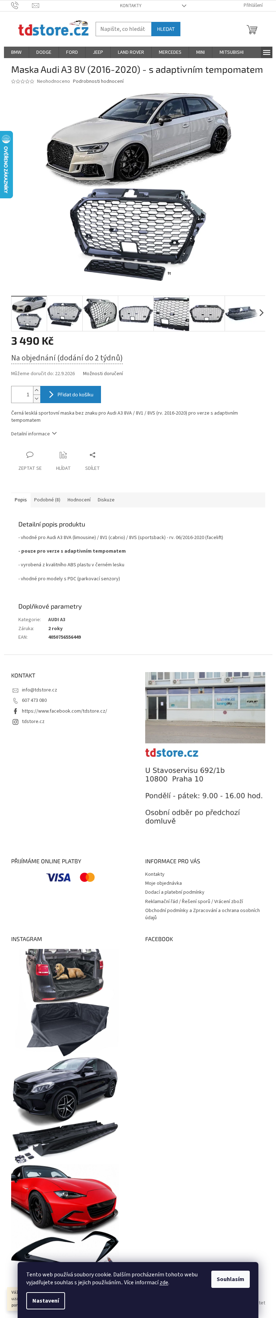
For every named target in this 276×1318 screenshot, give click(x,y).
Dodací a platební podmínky (174, 892)
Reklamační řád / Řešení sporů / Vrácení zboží (194, 901)
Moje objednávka (163, 883)
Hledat (166, 29)
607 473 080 (34, 700)
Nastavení (45, 1301)
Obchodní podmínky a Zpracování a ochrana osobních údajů (202, 914)
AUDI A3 (56, 619)
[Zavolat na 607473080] (21, 5)
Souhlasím (230, 1279)
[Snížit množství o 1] (36, 399)
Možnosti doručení (103, 373)
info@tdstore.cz (39, 690)
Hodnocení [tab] (79, 500)
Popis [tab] (21, 500)
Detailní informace (30, 434)
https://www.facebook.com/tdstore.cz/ (64, 711)
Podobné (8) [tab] (47, 500)
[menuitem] (16, 52)
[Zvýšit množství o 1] (36, 390)
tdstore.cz (33, 721)
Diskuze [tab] (106, 500)
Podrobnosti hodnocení (98, 81)
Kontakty (131, 6)
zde (164, 1282)
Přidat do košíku (75, 394)
